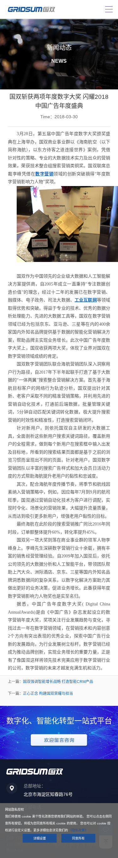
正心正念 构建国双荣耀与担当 (48, 693)
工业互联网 (86, 300)
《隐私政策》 (78, 830)
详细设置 (39, 838)
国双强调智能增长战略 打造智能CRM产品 (58, 681)
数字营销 (44, 174)
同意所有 (78, 838)
